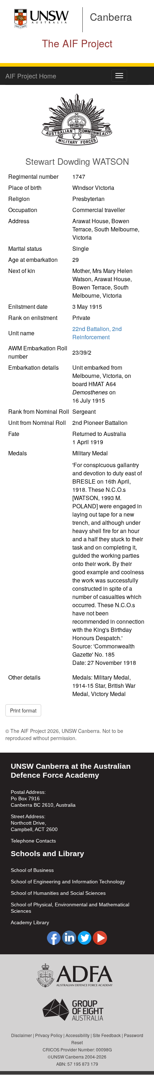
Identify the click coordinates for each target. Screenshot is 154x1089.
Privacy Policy (48, 1035)
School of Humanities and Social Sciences (58, 893)
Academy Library (30, 922)
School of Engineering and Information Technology (68, 881)
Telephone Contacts (33, 841)
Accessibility (78, 1035)
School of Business (32, 870)
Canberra (111, 16)
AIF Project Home (30, 75)
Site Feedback (107, 1035)
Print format (23, 710)
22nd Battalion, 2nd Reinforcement (97, 333)
